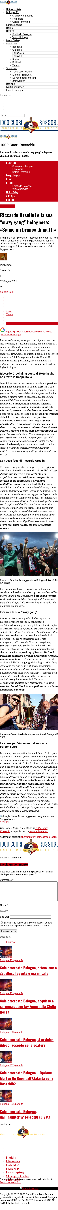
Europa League (14, 24)
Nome (4, 905)
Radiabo (10, 83)
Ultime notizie (13, 9)
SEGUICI (4, 822)
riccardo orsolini (48, 836)
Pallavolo (17, 56)
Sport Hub (11, 68)
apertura (25, 836)
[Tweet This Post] (32, 300)
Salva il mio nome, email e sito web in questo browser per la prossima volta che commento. (26, 924)
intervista (35, 836)
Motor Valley (13, 40)
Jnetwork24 (18, 80)
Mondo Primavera (22, 74)
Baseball (17, 46)
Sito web (5, 916)
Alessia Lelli (6, 292)
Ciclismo (17, 49)
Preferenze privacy (15, 1172)
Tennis (15, 65)
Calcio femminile (21, 21)
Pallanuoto (18, 53)
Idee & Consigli (14, 90)
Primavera (17, 18)
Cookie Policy (12, 1165)
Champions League (22, 15)
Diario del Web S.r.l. (10, 1182)
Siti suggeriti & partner (17, 1176)
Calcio (9, 28)
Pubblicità (11, 1157)
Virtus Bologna (20, 37)
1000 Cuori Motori (22, 71)
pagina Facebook (38, 831)
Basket (10, 31)
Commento (6, 879)
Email (4, 911)
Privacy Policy (12, 1169)
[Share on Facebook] (32, 297)
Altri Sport (11, 43)
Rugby (15, 59)
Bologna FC (12, 12)
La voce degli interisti (24, 77)
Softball (16, 62)
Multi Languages (15, 87)
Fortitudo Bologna (22, 34)
